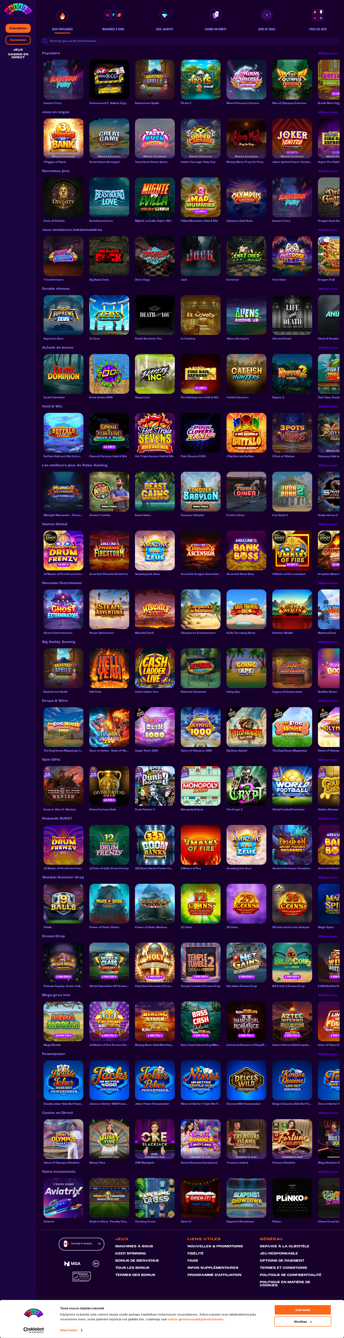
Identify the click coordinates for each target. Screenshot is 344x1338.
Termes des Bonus (135, 1275)
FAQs (193, 1260)
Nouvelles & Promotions (215, 1246)
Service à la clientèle (284, 1246)
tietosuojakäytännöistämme (203, 1319)
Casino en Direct (18, 56)
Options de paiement (282, 1260)
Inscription (18, 28)
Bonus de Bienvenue (137, 1260)
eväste (172, 1319)
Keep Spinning (130, 1253)
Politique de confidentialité (291, 1275)
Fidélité (196, 1253)
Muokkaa (300, 1321)
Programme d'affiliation (214, 1275)
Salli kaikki (302, 1310)
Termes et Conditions (283, 1268)
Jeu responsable (279, 1253)
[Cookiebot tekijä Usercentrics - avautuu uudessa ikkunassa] (33, 1330)
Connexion (18, 40)
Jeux (18, 50)
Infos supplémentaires (213, 1268)
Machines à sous (134, 1246)
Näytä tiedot (68, 1330)
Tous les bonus (132, 1268)
